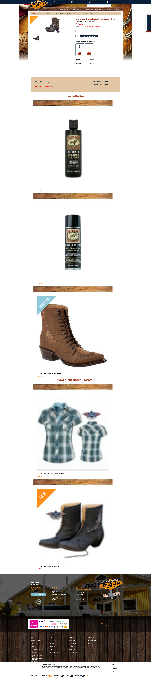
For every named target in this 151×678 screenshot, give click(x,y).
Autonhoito (33, 638)
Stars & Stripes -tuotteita (98, 83)
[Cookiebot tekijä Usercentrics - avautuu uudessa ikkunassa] (34, 676)
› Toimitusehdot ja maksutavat (106, 625)
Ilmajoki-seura (90, 647)
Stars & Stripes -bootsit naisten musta (49, 566)
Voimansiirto (33, 652)
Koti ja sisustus (71, 646)
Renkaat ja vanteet (34, 644)
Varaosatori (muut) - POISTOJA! (37, 658)
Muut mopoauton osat (54, 652)
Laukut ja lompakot (72, 644)
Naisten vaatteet (72, 640)
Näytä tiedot (89, 675)
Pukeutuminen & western (93, 9)
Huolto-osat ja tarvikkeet (36, 640)
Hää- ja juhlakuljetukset (78, 1)
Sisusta (32, 646)
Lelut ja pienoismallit (92, 638)
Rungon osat (52, 646)
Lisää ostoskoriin (90, 36)
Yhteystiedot (94, 1)
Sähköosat (33, 647)
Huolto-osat (52, 638)
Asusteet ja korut (72, 649)
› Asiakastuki (102, 623)
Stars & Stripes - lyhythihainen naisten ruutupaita (52, 473)
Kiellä (114, 671)
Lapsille (70, 647)
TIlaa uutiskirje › (38, 594)
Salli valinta (114, 668)
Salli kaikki (114, 664)
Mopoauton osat (77, 9)
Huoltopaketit (52, 640)
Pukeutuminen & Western (47, 13)
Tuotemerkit (71, 637)
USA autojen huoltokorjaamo (61, 1)
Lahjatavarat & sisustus (112, 9)
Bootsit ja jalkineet (57, 13)
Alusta (32, 637)
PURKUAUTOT (34, 659)
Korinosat (33, 643)
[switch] (62, 676)
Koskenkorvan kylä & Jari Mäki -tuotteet (93, 645)
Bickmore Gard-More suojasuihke (48, 280)
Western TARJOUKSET (73, 652)
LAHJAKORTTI (34, 661)
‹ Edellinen (34, 13)
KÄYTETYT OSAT (53, 655)
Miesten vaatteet (72, 638)
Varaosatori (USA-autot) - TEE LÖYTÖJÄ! (36, 656)
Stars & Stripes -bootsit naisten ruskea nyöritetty (52, 373)
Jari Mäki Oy (111, 1)
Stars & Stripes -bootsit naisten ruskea (85, 13)
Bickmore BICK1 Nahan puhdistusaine (49, 187)
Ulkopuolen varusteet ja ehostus (37, 650)
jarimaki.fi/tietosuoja (52, 671)
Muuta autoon (33, 653)
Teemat (89, 641)
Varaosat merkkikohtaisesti (55, 653)
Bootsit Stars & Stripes (71, 13)
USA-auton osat (63, 9)
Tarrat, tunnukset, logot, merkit (37, 649)
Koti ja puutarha (91, 637)
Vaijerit (51, 649)
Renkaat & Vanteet (53, 644)
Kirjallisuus (33, 641)
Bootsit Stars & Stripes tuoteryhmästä (101, 84)
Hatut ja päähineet (72, 641)
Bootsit (63, 13)
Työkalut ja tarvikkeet (92, 640)
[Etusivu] (55, 9)
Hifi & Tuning (52, 641)
